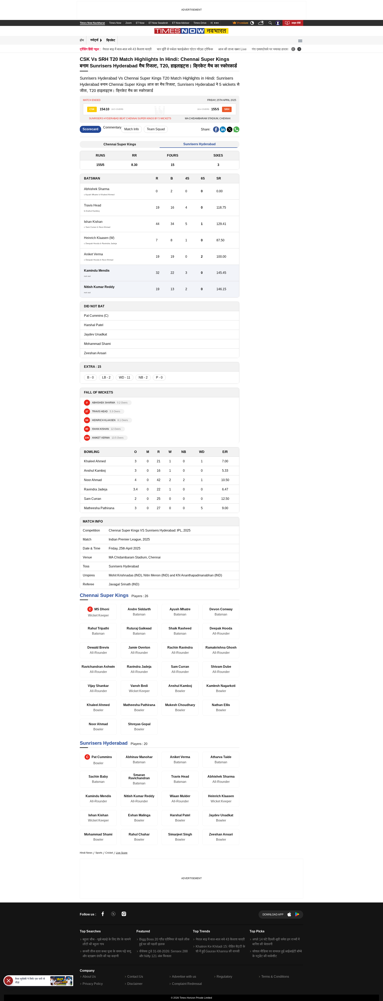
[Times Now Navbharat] (191, 31)
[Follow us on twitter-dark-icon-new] (113, 914)
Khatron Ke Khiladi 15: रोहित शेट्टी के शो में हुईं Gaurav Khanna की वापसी (220, 949)
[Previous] (293, 49)
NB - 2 (143, 377)
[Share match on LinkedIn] (223, 129)
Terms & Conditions (275, 976)
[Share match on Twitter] (230, 129)
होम (82, 40)
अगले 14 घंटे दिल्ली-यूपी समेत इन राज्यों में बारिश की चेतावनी (276, 942)
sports (98, 852)
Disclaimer (134, 983)
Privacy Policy (93, 983)
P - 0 (159, 377)
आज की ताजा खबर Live (232, 49)
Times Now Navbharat (92, 23)
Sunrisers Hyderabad (199, 144)
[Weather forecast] (261, 23)
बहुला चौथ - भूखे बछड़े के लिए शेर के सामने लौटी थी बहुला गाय (107, 942)
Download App (273, 914)
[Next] (299, 49)
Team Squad (156, 129)
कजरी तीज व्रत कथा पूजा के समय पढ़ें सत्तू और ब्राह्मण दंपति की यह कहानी (107, 954)
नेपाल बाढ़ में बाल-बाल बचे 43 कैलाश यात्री (127, 49)
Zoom (128, 23)
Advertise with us (184, 976)
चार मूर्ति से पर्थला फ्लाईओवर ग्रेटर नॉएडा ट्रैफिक (185, 49)
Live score (121, 852)
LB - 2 (106, 377)
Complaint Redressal (187, 983)
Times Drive (199, 23)
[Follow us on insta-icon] (124, 914)
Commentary (112, 127)
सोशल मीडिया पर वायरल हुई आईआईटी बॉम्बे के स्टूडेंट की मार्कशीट (277, 954)
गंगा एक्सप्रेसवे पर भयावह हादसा (270, 49)
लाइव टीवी (296, 23)
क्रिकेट (110, 40)
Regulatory (224, 976)
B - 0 (90, 377)
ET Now (140, 23)
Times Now (115, 23)
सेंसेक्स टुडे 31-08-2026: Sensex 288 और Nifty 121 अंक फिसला (163, 954)
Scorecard (90, 129)
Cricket (109, 852)
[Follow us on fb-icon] (103, 914)
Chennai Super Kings (120, 144)
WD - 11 (124, 377)
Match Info (131, 129)
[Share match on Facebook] (216, 129)
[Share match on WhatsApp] (236, 129)
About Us (89, 976)
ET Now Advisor (180, 23)
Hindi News (86, 852)
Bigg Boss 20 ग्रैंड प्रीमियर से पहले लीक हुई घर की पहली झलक (164, 942)
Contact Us (135, 976)
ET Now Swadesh (158, 23)
